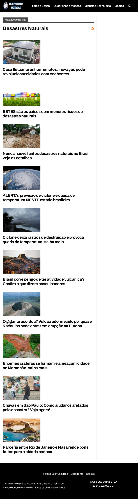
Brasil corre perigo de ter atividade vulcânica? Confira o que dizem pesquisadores (43, 281)
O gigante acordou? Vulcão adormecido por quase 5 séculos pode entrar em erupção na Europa (47, 323)
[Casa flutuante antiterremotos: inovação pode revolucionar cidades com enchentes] (21, 52)
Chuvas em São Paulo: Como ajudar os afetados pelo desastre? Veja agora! (45, 407)
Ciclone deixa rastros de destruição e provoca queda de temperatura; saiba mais (43, 239)
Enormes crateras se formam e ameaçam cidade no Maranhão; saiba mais (46, 365)
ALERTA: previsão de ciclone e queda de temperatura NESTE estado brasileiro (39, 197)
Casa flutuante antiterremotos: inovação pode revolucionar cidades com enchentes (44, 71)
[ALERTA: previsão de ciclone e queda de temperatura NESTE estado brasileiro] (21, 178)
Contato (90, 474)
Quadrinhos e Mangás (67, 5)
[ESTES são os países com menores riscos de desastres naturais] (21, 94)
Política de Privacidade (55, 474)
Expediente (77, 474)
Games (119, 5)
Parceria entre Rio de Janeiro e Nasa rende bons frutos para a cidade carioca (45, 449)
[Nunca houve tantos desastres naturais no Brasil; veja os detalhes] (21, 136)
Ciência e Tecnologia (98, 5)
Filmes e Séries (40, 5)
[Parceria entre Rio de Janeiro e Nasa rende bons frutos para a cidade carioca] (21, 430)
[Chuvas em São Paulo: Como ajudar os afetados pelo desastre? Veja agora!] (21, 388)
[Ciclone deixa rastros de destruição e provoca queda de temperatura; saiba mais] (21, 220)
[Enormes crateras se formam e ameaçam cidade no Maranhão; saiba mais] (21, 346)
